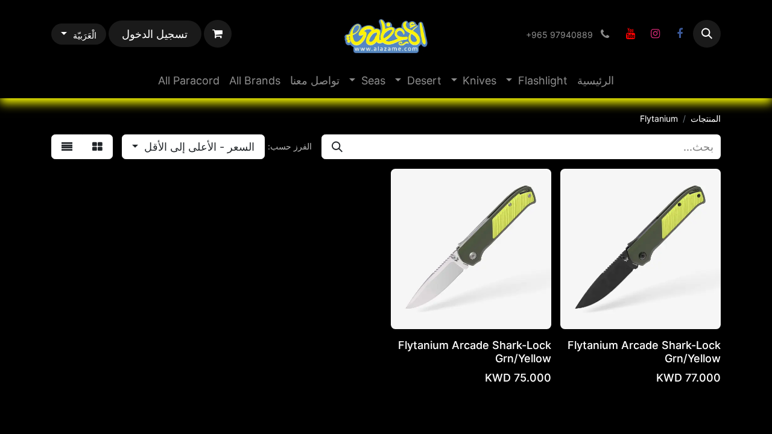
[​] (680, 34)
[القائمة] (67, 146)
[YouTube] (630, 34)
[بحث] (337, 146)
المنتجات (706, 118)
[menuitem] (595, 80)
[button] (707, 34)
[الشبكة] (97, 146)
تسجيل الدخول (155, 34)
